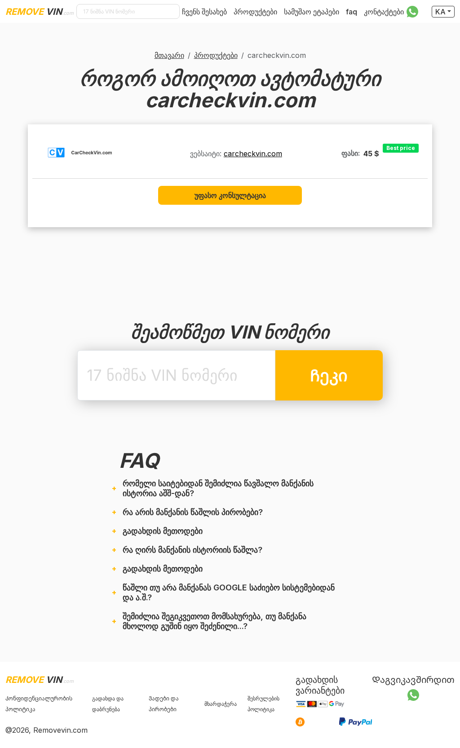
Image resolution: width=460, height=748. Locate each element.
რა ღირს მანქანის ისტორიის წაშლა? (192, 549)
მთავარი (169, 55)
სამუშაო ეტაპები (311, 11)
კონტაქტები (384, 11)
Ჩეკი (329, 375)
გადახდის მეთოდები (163, 531)
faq (351, 11)
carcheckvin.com (253, 153)
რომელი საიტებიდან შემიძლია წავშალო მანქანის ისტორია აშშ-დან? (218, 488)
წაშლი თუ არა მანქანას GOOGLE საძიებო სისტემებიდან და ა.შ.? (229, 592)
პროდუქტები (255, 11)
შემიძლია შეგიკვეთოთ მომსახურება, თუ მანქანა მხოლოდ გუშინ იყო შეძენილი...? (214, 621)
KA (440, 11)
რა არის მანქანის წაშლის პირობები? (193, 512)
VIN (39, 11)
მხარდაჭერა (220, 703)
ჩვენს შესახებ (204, 11)
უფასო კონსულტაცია (230, 195)
